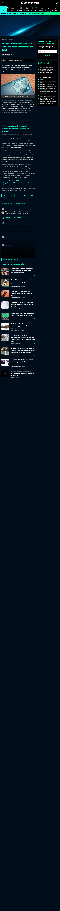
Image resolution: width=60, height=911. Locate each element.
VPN (36, 10)
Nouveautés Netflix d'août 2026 (47, 84)
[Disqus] (18, 239)
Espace (21, 10)
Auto (17, 10)
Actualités (13, 355)
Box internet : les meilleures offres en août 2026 (48, 92)
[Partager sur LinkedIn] (18, 195)
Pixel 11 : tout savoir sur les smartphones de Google (46, 69)
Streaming (55, 10)
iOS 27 (41, 79)
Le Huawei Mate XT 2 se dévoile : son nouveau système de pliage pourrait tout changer (23, 362)
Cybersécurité (42, 10)
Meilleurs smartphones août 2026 (48, 101)
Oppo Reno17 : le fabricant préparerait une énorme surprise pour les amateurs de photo (22, 304)
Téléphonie (3, 10)
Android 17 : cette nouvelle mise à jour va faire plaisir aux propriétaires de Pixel (22, 282)
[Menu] (2, 2)
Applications (19, 13)
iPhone (24, 13)
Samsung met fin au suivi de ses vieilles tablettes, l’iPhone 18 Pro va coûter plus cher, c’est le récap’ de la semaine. (23, 350)
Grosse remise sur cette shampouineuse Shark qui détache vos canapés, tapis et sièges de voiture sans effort (23, 338)
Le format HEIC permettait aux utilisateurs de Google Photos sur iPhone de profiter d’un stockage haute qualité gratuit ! (17, 183)
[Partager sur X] (4, 195)
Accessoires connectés (11, 13)
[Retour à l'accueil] (30, 2)
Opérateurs (29, 13)
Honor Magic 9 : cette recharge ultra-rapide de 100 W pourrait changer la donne (22, 293)
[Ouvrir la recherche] (57, 2)
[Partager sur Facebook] (11, 195)
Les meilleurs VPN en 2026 (46, 103)
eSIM (48, 10)
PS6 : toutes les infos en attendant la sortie (48, 81)
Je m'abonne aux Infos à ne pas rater (14, 60)
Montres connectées (15, 330)
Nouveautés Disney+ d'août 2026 (48, 86)
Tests (43, 13)
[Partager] (34, 55)
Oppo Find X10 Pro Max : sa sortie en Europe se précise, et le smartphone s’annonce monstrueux (22, 270)
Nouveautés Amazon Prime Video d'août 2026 (48, 89)
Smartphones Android (36, 13)
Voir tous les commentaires (9, 259)
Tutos (32, 10)
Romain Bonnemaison (6, 54)
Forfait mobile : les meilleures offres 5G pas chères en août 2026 (48, 95)
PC (8, 10)
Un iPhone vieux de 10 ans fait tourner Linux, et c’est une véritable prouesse (22, 314)
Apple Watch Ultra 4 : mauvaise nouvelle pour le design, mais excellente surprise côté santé (23, 326)
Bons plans (27, 10)
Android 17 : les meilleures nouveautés (46, 73)
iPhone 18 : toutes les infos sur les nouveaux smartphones (48, 76)
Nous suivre (32, 195)
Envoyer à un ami (25, 195)
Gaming (13, 10)
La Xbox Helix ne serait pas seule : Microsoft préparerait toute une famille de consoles (22, 373)
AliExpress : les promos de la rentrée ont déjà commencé (47, 66)
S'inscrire (47, 55)
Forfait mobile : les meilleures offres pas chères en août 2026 (47, 99)
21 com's (31, 55)
